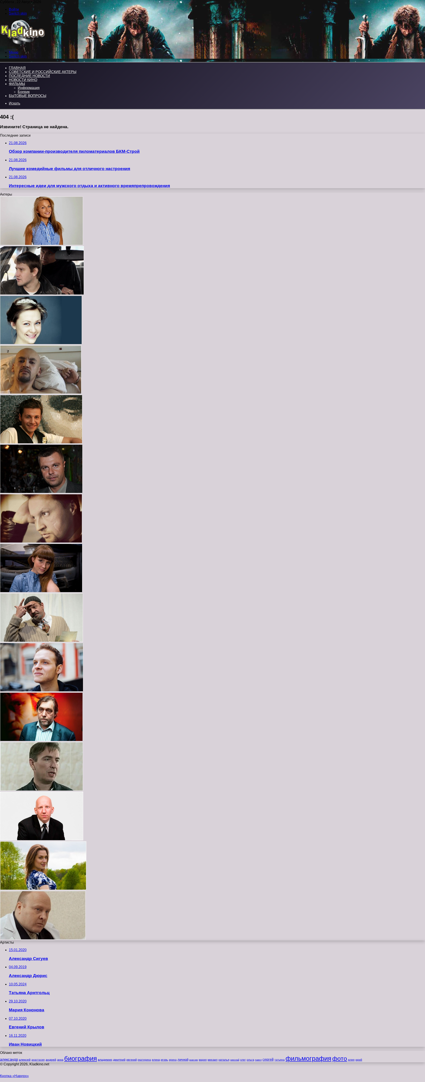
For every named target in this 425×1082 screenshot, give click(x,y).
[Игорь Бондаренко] (41, 541)
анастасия (38, 1059)
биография (80, 1058)
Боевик (24, 92)
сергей (268, 1059)
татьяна (279, 1059)
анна (60, 1059)
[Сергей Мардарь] (43, 938)
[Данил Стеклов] (41, 690)
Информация (29, 88)
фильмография (308, 1058)
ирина (173, 1059)
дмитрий (119, 1059)
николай (234, 1060)
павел (258, 1060)
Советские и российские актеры (42, 72)
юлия (351, 1059)
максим (193, 1060)
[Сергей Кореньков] (41, 789)
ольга (250, 1059)
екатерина (144, 1059)
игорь (164, 1059)
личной (183, 1059)
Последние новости (29, 76)
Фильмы (17, 84)
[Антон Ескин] (41, 839)
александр (9, 1059)
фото (339, 1058)
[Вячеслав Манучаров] (41, 442)
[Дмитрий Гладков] (41, 492)
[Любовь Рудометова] (41, 591)
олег (243, 1059)
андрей (51, 1059)
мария (203, 1059)
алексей (25, 1059)
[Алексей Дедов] (40, 393)
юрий (358, 1059)
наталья (223, 1059)
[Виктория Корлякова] (43, 889)
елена (156, 1059)
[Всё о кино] (22, 45)
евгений (131, 1059)
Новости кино (23, 80)
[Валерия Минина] (41, 244)
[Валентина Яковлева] (41, 343)
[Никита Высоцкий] (41, 740)
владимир (105, 1059)
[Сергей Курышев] (41, 641)
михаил (213, 1059)
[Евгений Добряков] (42, 293)
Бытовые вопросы (27, 96)
